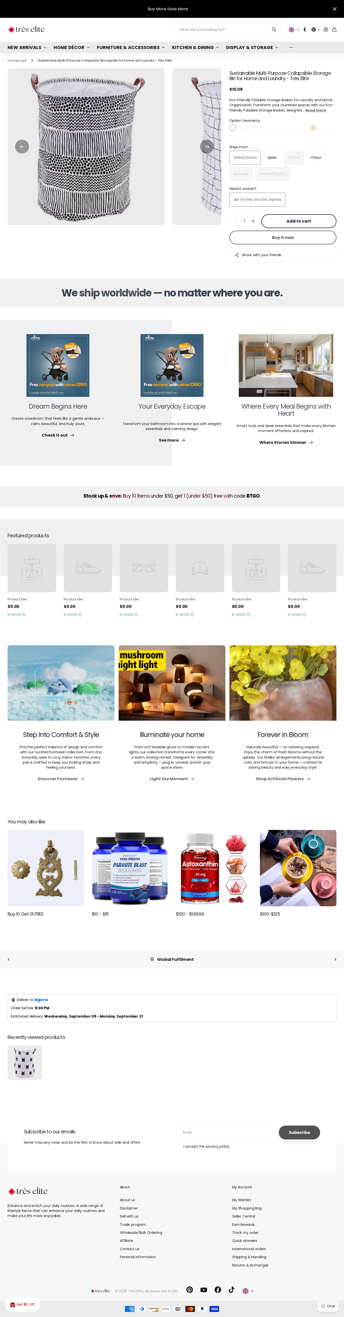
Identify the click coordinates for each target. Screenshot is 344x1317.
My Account (242, 1187)
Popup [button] (24, 614)
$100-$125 (270, 914)
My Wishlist (241, 1199)
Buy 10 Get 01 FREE (25, 914)
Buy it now (283, 237)
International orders (249, 1248)
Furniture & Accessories (128, 47)
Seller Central (243, 1216)
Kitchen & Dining (193, 47)
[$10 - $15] (130, 868)
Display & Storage (249, 47)
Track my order (245, 1232)
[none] (9, 959)
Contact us (130, 1248)
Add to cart (299, 221)
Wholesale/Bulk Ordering (141, 1232)
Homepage (17, 60)
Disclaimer (129, 1208)
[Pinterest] (189, 1290)
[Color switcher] (305, 30)
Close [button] (334, 9)
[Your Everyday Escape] (172, 368)
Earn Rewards (243, 1224)
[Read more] (316, 30)
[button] (22, 146)
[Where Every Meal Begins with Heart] (286, 368)
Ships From (238, 146)
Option (244, 120)
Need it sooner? (242, 188)
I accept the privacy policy (206, 1146)
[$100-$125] (298, 868)
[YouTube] (203, 1290)
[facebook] (218, 1290)
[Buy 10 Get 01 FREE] (46, 868)
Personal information (138, 1256)
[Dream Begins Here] (57, 368)
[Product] (32, 568)
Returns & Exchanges (250, 1265)
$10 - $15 (100, 914)
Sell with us (129, 1216)
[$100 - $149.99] (214, 868)
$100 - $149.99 (190, 914)
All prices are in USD (161, 1291)
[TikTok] (231, 1290)
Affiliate (126, 1240)
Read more (315, 110)
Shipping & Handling (249, 1256)
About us (127, 1199)
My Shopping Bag (247, 1208)
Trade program (133, 1224)
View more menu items (291, 47)
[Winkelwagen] (334, 30)
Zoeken (274, 30)
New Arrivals (24, 47)
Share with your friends (262, 254)
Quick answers (244, 1240)
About (125, 1187)
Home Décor (69, 47)
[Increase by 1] (253, 221)
